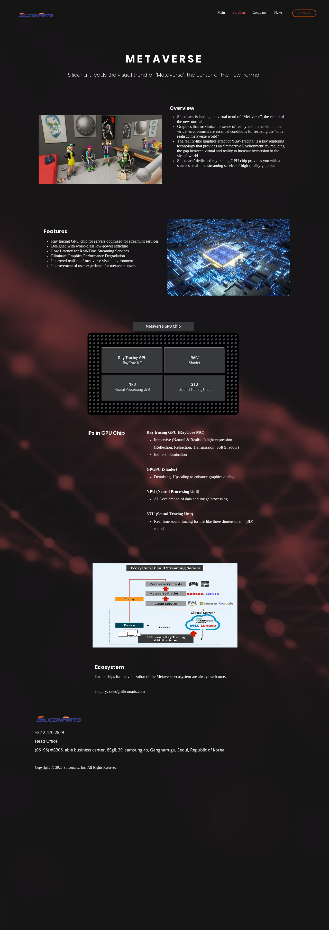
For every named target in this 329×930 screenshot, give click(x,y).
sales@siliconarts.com (127, 691)
